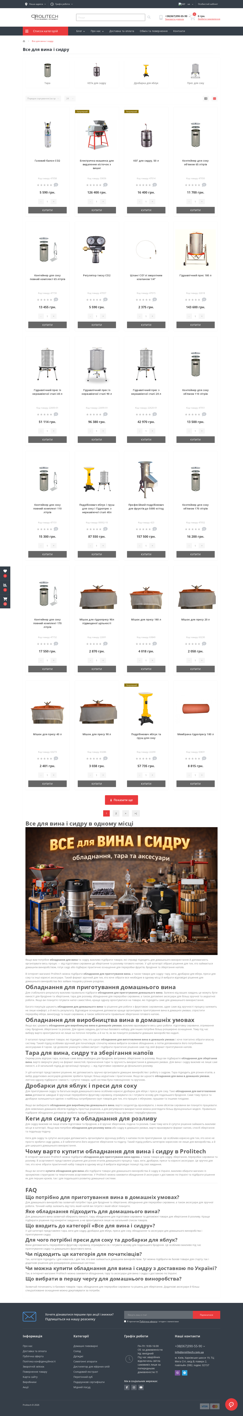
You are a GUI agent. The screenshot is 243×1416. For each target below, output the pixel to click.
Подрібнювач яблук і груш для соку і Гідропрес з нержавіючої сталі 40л (96, 508)
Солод (77, 1351)
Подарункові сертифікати (89, 1382)
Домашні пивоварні (85, 1346)
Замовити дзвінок (174, 19)
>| (136, 813)
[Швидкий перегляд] (64, 123)
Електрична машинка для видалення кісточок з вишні (97, 164)
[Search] (149, 17)
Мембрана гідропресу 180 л (195, 734)
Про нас (96, 31)
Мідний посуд (81, 1387)
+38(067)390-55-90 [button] (188, 1346)
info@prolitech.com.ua (189, 1352)
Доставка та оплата (121, 31)
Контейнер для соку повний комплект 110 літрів (47, 508)
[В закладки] (64, 112)
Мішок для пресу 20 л (195, 619)
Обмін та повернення (154, 31)
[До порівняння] (64, 117)
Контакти (179, 31)
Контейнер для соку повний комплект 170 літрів (47, 623)
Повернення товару (35, 1371)
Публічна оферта (148, 1321)
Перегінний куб (83, 1377)
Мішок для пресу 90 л (97, 734)
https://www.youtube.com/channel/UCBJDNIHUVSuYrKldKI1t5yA (141, 1387)
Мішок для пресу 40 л (47, 734)
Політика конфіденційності (39, 1361)
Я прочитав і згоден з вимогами (153, 1321)
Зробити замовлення (209, 18)
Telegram (184, 1373)
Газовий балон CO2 (47, 160)
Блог (79, 31)
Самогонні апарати (85, 1361)
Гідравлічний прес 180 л (195, 275)
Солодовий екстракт (85, 1371)
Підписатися (206, 1314)
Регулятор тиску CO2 (96, 275)
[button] (5, 601)
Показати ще (123, 800)
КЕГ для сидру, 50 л (146, 160)
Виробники (29, 1382)
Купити (47, 210)
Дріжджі (78, 1356)
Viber (177, 1373)
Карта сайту (30, 1377)
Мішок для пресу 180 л (146, 619)
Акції (26, 1387)
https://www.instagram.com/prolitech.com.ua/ (134, 1387)
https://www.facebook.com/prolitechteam (127, 1387)
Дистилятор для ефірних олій (91, 1366)
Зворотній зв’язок (33, 1366)
